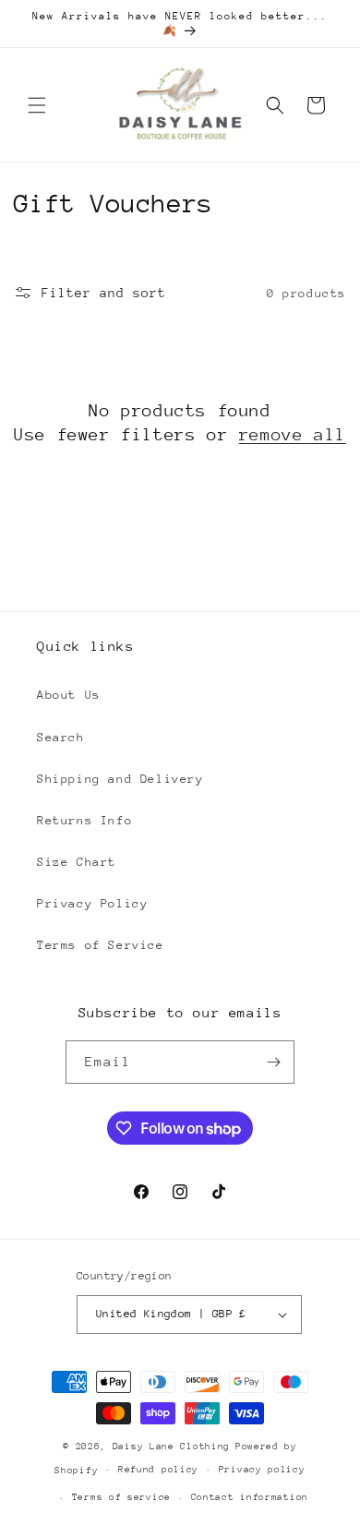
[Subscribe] (273, 1062)
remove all (292, 434)
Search (61, 737)
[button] (37, 105)
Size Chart (76, 862)
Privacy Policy (92, 903)
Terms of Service (100, 945)
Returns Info (84, 820)
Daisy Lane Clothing (171, 1446)
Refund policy (158, 1469)
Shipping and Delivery (120, 779)
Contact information (249, 1497)
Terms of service (121, 1497)
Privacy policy (262, 1469)
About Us (69, 695)
